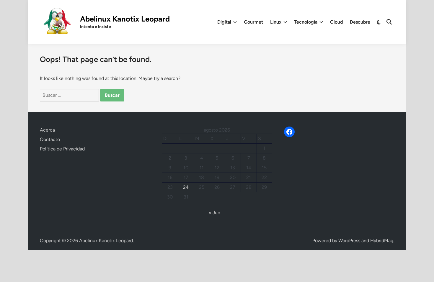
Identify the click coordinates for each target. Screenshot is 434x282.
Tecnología (305, 22)
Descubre (360, 22)
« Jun (214, 212)
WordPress (349, 240)
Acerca (47, 130)
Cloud (336, 22)
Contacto (50, 139)
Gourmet (253, 22)
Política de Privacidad (62, 149)
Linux (275, 22)
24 (186, 187)
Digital (224, 22)
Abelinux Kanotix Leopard (125, 18)
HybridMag (381, 240)
